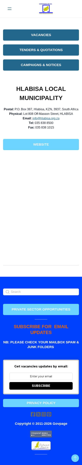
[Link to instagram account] (43, 414)
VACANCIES (41, 35)
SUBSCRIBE (41, 386)
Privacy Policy (41, 403)
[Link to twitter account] (38, 414)
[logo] (45, 8)
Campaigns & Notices (41, 65)
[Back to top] (75, 458)
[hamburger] (9, 9)
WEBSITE (41, 144)
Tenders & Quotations (41, 50)
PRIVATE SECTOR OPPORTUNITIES (41, 309)
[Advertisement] (41, 181)
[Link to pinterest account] (49, 414)
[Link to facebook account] (33, 414)
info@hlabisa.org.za (45, 118)
